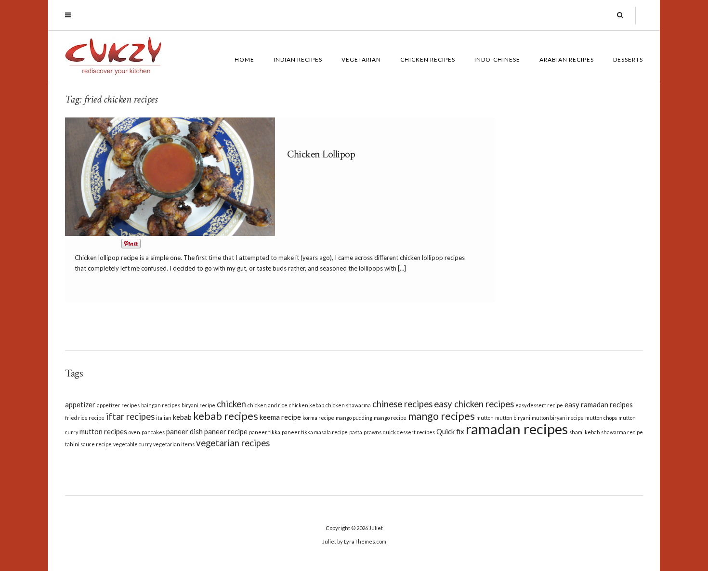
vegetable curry (132, 444)
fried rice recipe (85, 418)
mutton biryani (512, 418)
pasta (355, 432)
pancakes (153, 432)
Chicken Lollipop (321, 154)
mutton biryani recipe (558, 418)
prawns (372, 432)
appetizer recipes (118, 405)
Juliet (376, 528)
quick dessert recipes (409, 432)
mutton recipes (103, 431)
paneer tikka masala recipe (315, 432)
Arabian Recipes (566, 59)
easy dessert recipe (539, 405)
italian (163, 418)
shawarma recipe (622, 432)
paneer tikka (264, 432)
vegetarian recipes (233, 443)
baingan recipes (160, 405)
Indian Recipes (298, 59)
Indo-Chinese (497, 59)
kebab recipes (225, 416)
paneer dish (184, 431)
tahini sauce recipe (88, 444)
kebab (182, 417)
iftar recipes (130, 416)
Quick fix (450, 431)
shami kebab (584, 432)
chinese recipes (402, 404)
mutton (485, 418)
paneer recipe (226, 431)
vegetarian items (174, 444)
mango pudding (354, 418)
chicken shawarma (348, 405)
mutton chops (601, 418)
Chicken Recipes (427, 59)
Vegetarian (361, 59)
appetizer (80, 404)
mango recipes (441, 416)
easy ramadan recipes (598, 404)
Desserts (628, 59)
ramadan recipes (517, 428)
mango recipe (390, 418)
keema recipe (280, 417)
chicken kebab (306, 405)
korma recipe (318, 418)
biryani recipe (198, 405)
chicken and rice (268, 405)
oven (134, 432)
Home (244, 59)
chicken (231, 404)
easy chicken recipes (474, 404)
